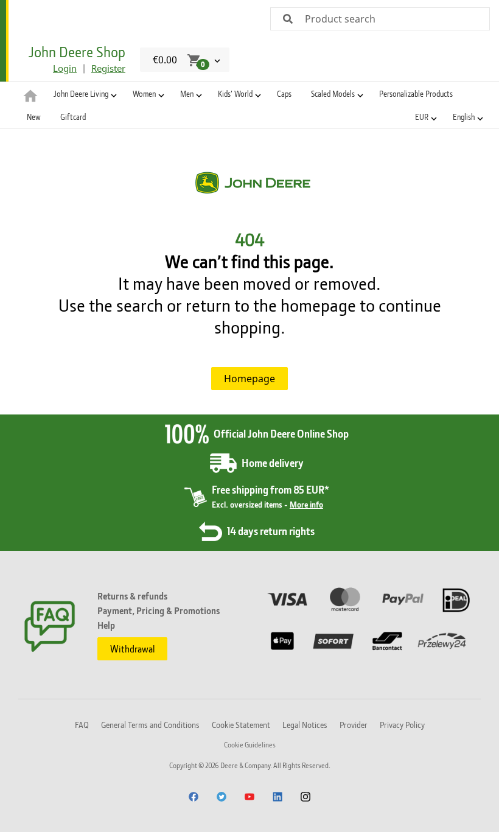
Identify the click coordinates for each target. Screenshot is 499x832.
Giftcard (73, 117)
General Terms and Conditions (150, 724)
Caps (284, 94)
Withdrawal (132, 649)
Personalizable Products (416, 94)
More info (306, 504)
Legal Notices (304, 724)
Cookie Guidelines (250, 744)
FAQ (82, 724)
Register (108, 68)
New (34, 117)
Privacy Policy (402, 724)
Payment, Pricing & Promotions (158, 610)
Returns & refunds (132, 596)
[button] (83, 93)
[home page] (30, 95)
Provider (354, 724)
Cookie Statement (241, 724)
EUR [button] (421, 117)
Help (106, 625)
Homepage (249, 378)
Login (65, 68)
